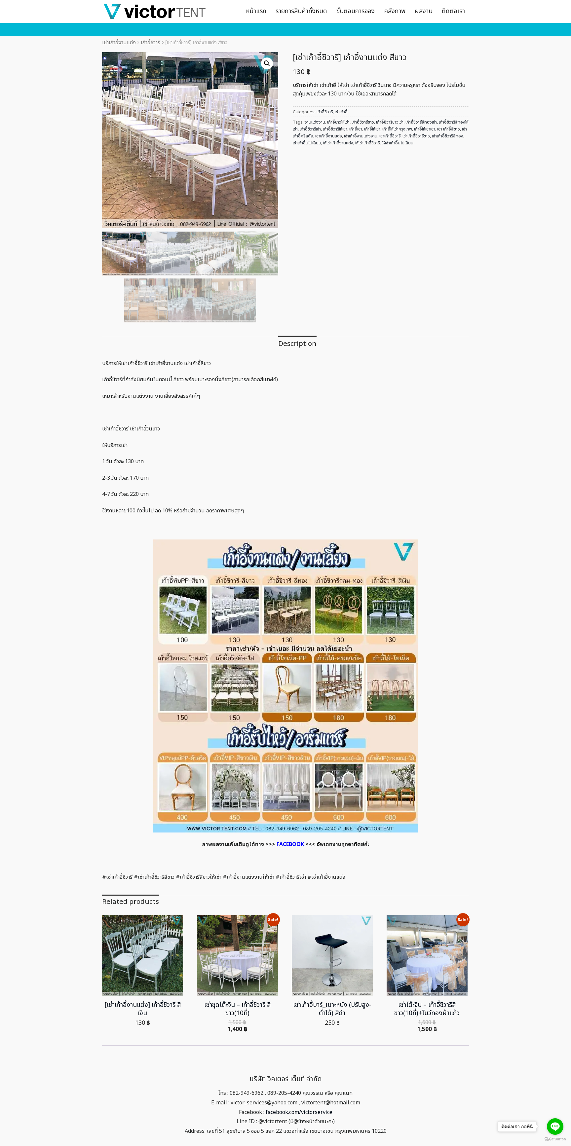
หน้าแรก (256, 11)
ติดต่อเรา (453, 11)
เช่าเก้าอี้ (341, 112)
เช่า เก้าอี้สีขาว (448, 129)
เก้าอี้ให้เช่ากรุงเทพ (397, 129)
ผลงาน (424, 11)
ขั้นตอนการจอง (355, 11)
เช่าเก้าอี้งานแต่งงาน (360, 136)
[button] (267, 63)
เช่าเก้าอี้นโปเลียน (307, 143)
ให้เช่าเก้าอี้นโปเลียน (397, 143)
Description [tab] (297, 344)
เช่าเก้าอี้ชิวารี (389, 136)
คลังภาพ (394, 11)
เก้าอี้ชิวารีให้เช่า (335, 129)
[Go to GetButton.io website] (555, 1139)
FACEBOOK (290, 844)
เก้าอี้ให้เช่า (372, 129)
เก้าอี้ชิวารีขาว (363, 122)
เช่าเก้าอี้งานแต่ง (119, 43)
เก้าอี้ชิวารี (150, 43)
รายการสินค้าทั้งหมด (301, 11)
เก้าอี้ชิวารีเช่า (310, 129)
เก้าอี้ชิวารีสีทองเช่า (421, 122)
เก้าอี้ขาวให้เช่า (338, 122)
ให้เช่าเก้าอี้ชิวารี (367, 143)
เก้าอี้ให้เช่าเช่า (424, 129)
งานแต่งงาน (315, 122)
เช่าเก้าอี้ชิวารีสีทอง (447, 136)
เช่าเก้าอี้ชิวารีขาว (416, 136)
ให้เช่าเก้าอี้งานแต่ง (338, 143)
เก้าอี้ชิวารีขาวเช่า (389, 122)
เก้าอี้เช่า (355, 129)
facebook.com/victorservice (299, 1112)
